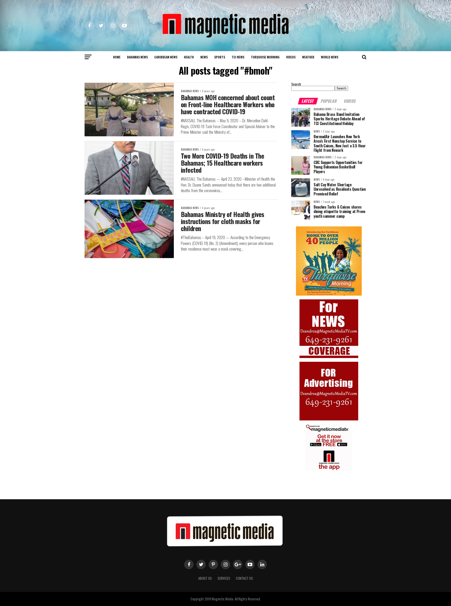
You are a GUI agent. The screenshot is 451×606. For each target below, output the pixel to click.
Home (117, 56)
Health (189, 56)
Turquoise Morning (265, 56)
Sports (219, 56)
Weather (308, 56)
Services (224, 578)
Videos (290, 56)
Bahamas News (137, 56)
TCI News (238, 56)
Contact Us (244, 578)
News (204, 56)
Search (296, 84)
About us (205, 578)
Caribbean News (165, 56)
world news (329, 56)
